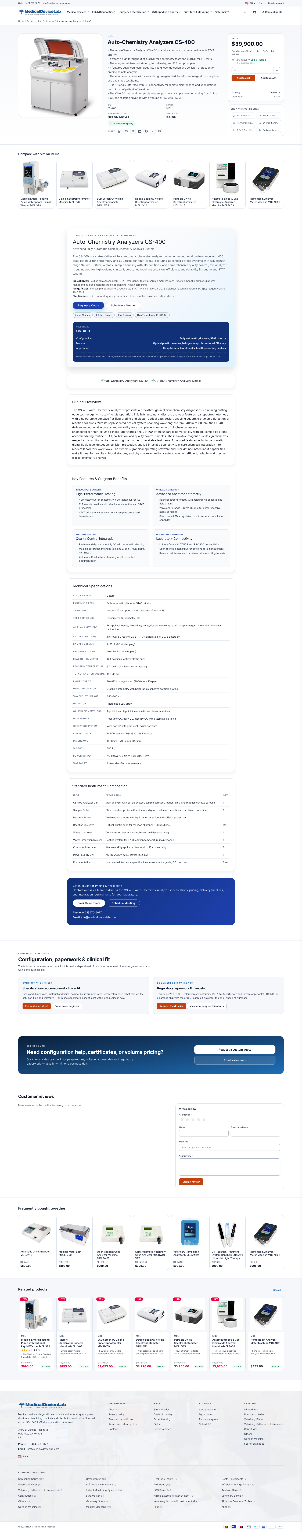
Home (21, 21)
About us (114, 1409)
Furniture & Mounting (196, 11)
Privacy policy (117, 1414)
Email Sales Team (89, 903)
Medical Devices (76, 11)
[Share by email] (126, 131)
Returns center (162, 1428)
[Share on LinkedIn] (139, 131)
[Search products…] (245, 12)
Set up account (208, 1409)
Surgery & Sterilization (133, 11)
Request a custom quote (235, 1049)
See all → (278, 1289)
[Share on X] (133, 131)
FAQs (157, 1424)
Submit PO (205, 1424)
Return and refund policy (123, 1424)
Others (248, 1433)
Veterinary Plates (253, 1419)
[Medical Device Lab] (39, 12)
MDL (110, 36)
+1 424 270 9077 (29, 3)
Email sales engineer (67, 1006)
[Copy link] (153, 131)
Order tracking (162, 1419)
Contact (113, 1428)
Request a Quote (88, 305)
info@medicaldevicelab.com (56, 3)
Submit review (191, 1181)
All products (251, 1409)
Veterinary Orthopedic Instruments (263, 1424)
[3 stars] (193, 1119)
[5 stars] (204, 1119)
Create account (276, 3)
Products (31, 21)
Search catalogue (254, 1443)
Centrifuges (250, 1428)
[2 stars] (187, 1119)
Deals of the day (163, 1414)
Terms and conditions (121, 1419)
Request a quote (208, 1419)
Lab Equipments (46, 21)
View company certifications (207, 1006)
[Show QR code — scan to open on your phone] (159, 131)
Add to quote (268, 77)
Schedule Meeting (123, 903)
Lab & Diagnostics (103, 11)
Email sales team (235, 1060)
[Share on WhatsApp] (120, 131)
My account (206, 1414)
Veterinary (221, 11)
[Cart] (254, 12)
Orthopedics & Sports (165, 11)
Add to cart (243, 77)
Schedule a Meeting (123, 305)
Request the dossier (171, 1006)
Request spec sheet (36, 1006)
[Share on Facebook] (146, 131)
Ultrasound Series (254, 1414)
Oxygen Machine (254, 1438)
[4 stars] (198, 1119)
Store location (162, 1409)
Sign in (262, 3)
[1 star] (181, 1119)
